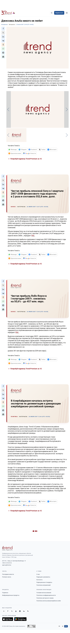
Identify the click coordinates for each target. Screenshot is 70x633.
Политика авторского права (45, 598)
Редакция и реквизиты (43, 577)
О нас (38, 574)
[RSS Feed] (28, 611)
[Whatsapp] (3, 611)
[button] (3, 28)
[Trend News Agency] (7, 548)
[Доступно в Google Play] (20, 619)
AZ (62, 626)
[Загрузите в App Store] (7, 619)
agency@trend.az (6, 565)
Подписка (5, 592)
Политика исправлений (43, 585)
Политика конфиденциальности (46, 595)
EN (59, 626)
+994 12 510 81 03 (7, 563)
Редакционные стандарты (44, 582)
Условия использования (43, 592)
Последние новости (8, 574)
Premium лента (6, 577)
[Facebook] (7, 611)
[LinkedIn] (24, 611)
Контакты (39, 579)
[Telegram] (20, 611)
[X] (11, 611)
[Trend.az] (8, 13)
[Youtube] (16, 611)
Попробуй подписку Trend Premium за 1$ (26, 159)
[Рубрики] (67, 13)
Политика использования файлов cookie (48, 600)
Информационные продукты (10, 595)
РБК (33, 236)
